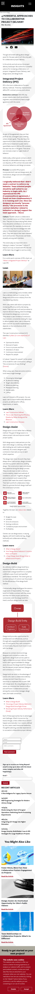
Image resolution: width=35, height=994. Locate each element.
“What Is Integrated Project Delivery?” (15, 260)
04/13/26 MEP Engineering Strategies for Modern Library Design (15, 800)
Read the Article (7, 876)
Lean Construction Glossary (15, 422)
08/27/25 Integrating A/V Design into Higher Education (13, 821)
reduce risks (22, 510)
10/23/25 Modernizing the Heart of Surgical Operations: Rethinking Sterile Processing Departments (16, 811)
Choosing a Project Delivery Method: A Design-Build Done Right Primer (18, 705)
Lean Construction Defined (15, 412)
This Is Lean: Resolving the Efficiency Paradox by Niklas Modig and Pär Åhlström (18, 417)
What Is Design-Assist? (13, 549)
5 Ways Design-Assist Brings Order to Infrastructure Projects (18, 557)
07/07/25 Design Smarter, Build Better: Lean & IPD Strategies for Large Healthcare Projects (15, 831)
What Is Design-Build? (13, 701)
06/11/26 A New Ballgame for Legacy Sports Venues (16, 792)
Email (4, 775)
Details (13, 989)
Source (5, 366)
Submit (5, 783)
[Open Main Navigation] (30, 3)
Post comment (9, 752)
